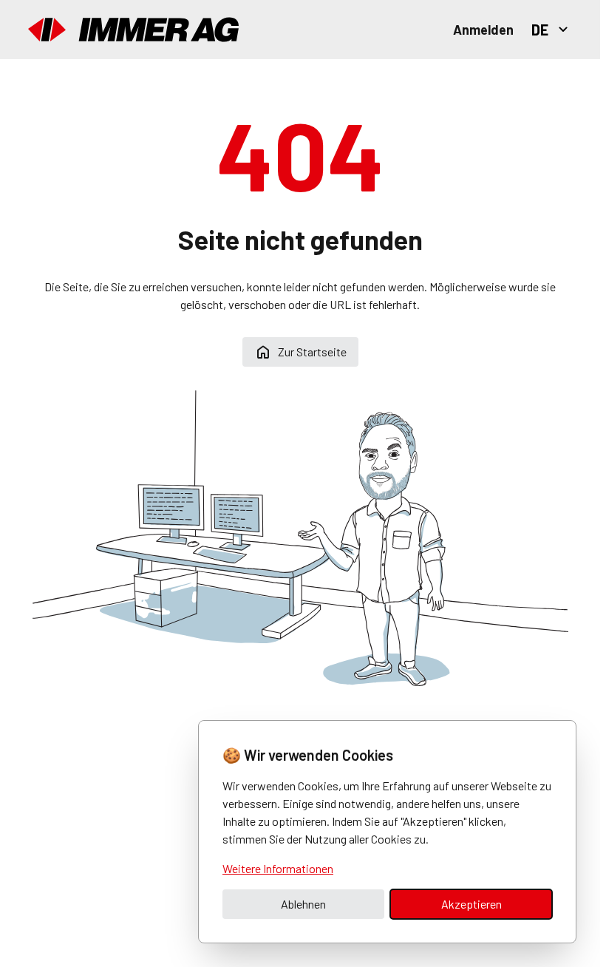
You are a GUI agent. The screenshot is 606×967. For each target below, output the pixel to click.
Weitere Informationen (277, 868)
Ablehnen (303, 904)
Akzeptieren (471, 904)
